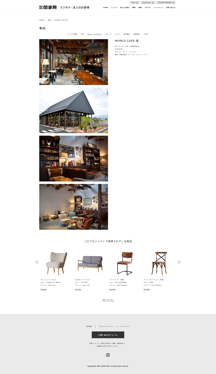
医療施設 (137, 34)
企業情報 (89, 326)
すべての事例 (72, 34)
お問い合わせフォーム (108, 335)
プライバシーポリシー (106, 326)
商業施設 (127, 34)
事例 (49, 20)
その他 (146, 34)
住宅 (82, 34)
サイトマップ (125, 326)
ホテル (117, 34)
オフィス (108, 34)
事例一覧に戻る (108, 300)
